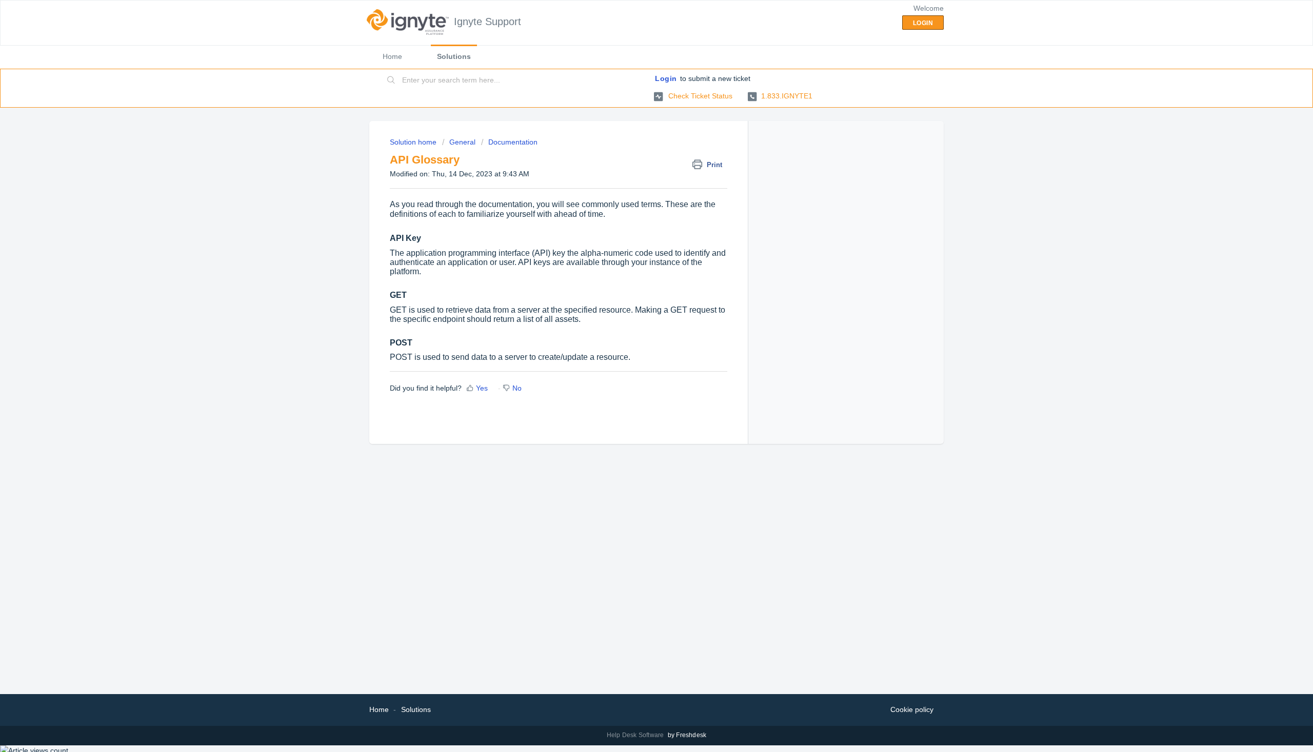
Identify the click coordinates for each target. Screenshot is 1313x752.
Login (666, 78)
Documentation (513, 142)
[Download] (637, 245)
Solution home (414, 142)
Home (392, 56)
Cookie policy (911, 709)
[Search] (391, 80)
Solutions (454, 56)
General (462, 142)
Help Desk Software (636, 735)
